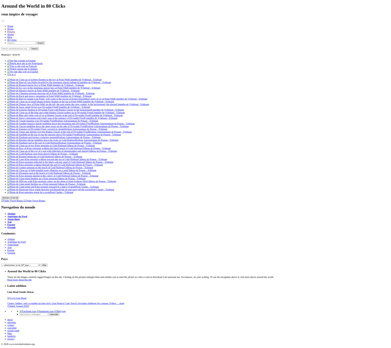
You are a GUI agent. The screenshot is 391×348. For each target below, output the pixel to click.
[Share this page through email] (60, 311)
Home (10, 26)
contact (10, 325)
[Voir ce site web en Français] (22, 66)
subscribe (54, 314)
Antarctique (13, 244)
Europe (10, 250)
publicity (11, 336)
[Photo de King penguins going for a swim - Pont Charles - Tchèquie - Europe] (40, 192)
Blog (9, 37)
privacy (11, 339)
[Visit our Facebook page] (28, 311)
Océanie (11, 253)
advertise (11, 322)
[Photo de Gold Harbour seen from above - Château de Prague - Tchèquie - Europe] (42, 154)
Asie (9, 247)
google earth (13, 330)
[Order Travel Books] (23, 200)
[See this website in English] (21, 60)
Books (10, 29)
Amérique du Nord (16, 242)
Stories (10, 34)
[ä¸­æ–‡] (11, 74)
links (9, 333)
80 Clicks (11, 40)
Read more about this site (19, 280)
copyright (11, 328)
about (10, 319)
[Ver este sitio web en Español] (22, 71)
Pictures (11, 31)
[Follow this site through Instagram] (45, 311)
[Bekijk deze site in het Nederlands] (25, 63)
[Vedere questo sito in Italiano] (22, 69)
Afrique (11, 239)
